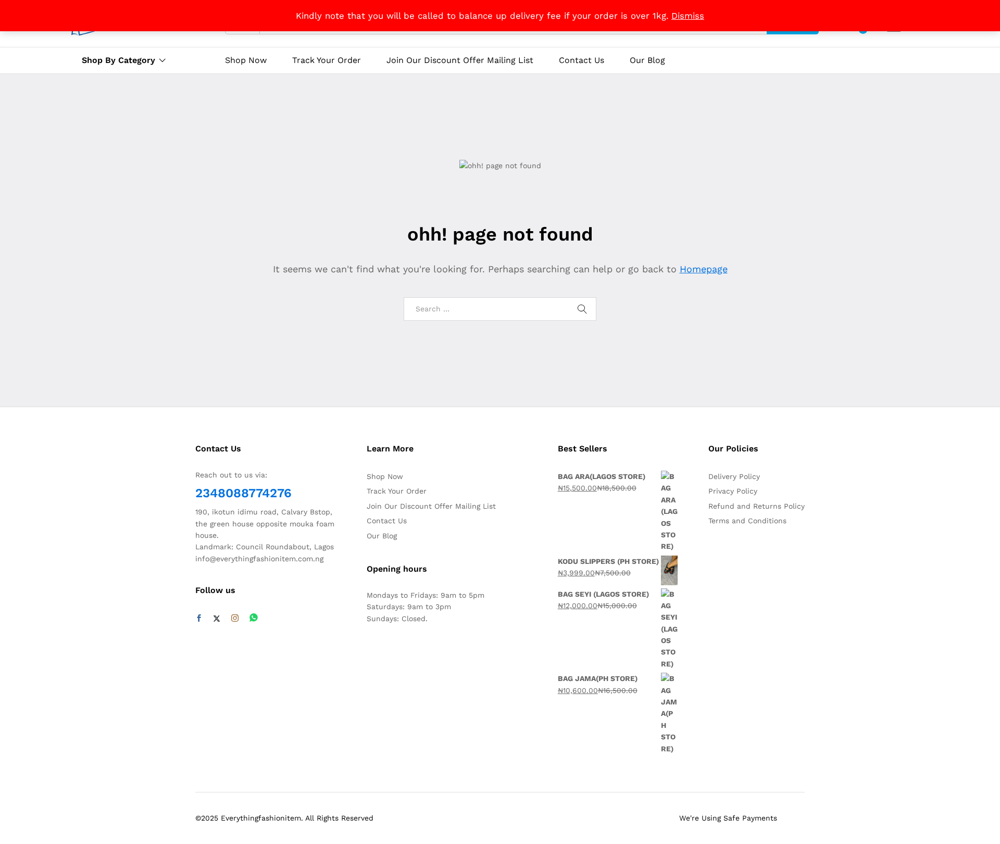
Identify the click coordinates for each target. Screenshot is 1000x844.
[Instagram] (235, 618)
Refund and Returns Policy (756, 506)
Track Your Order (326, 60)
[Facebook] (199, 618)
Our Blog (647, 60)
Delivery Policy (734, 476)
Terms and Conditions (747, 521)
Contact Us (581, 60)
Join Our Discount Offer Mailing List (459, 60)
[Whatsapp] (253, 618)
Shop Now (246, 60)
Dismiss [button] (687, 15)
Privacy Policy (732, 491)
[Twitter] (217, 618)
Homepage (704, 268)
